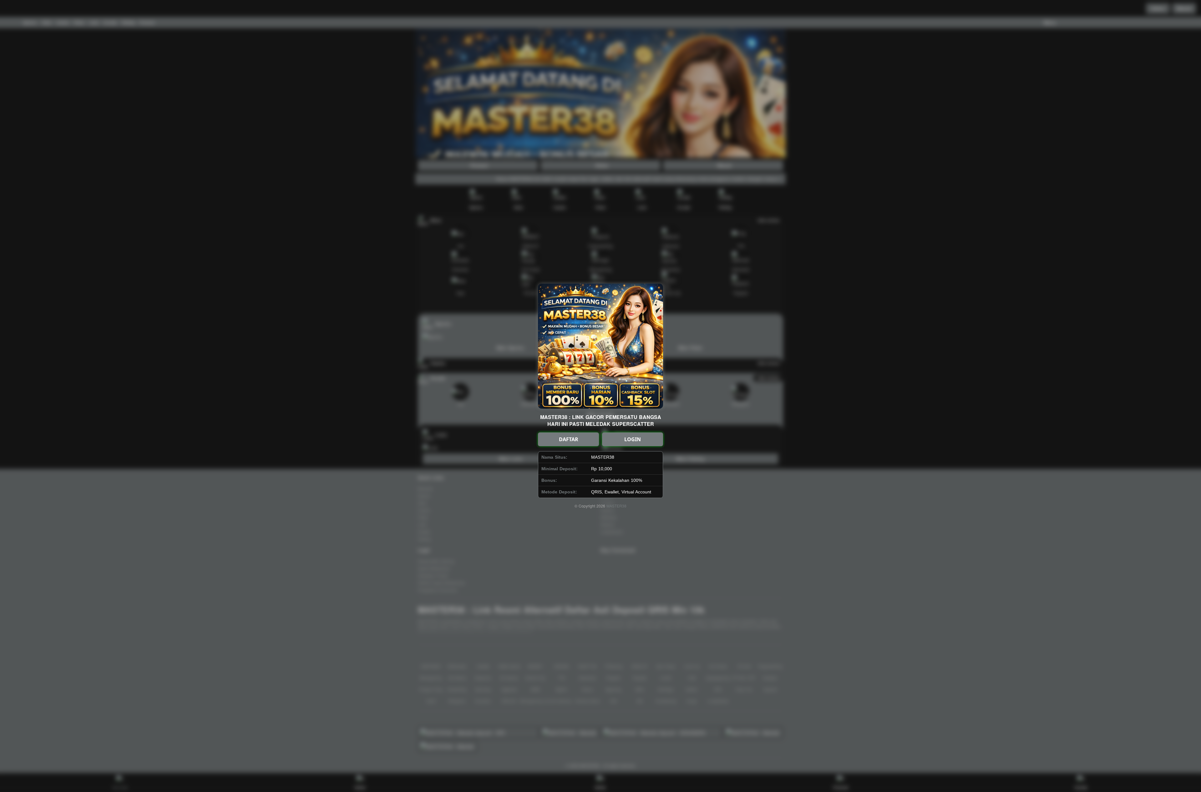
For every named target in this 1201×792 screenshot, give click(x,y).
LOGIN (632, 439)
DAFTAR (568, 439)
